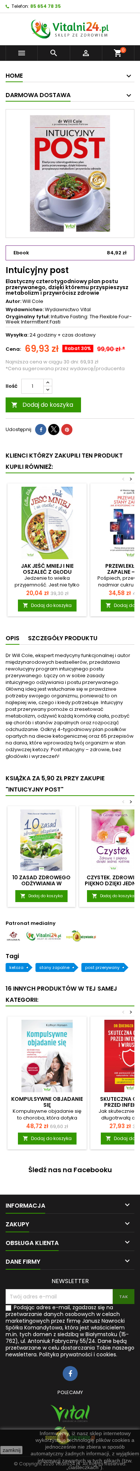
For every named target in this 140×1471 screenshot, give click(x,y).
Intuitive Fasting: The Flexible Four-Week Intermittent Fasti (69, 319)
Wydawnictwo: (25, 309)
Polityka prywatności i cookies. (78, 1354)
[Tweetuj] (53, 429)
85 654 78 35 (45, 6)
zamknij (12, 1450)
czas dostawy (79, 334)
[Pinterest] (66, 429)
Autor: (13, 301)
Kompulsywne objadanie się (47, 1102)
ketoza (16, 967)
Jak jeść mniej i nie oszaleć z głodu (47, 569)
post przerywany (102, 967)
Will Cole (32, 301)
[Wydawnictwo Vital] (70, 1413)
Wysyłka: (17, 335)
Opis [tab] (12, 638)
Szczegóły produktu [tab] (62, 638)
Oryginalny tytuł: (28, 316)
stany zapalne (54, 967)
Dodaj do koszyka (42, 404)
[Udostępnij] (40, 429)
